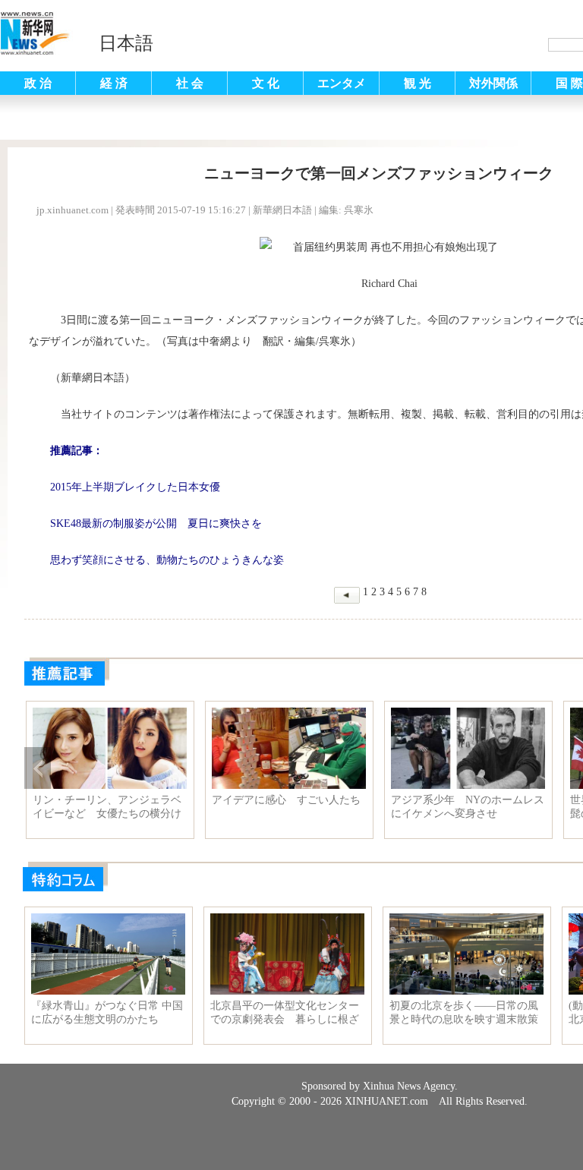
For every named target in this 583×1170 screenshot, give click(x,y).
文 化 (265, 83)
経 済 (114, 83)
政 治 (38, 83)
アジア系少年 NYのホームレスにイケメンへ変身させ (467, 806)
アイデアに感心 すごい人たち (286, 800)
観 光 (417, 83)
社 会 (189, 83)
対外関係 (493, 83)
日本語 (126, 43)
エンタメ (341, 83)
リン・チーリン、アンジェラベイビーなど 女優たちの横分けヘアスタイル (107, 807)
